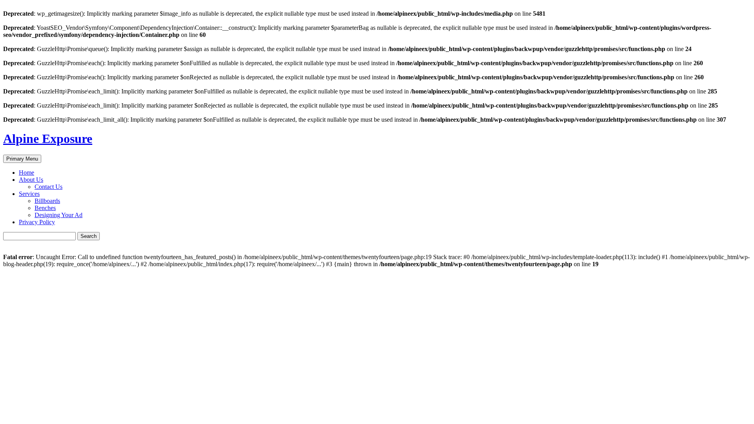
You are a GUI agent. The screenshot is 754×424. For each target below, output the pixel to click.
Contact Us (48, 186)
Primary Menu (22, 159)
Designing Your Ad (58, 215)
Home (26, 172)
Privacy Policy (37, 222)
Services (29, 193)
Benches (45, 208)
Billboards (47, 200)
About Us (31, 179)
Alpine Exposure (47, 139)
